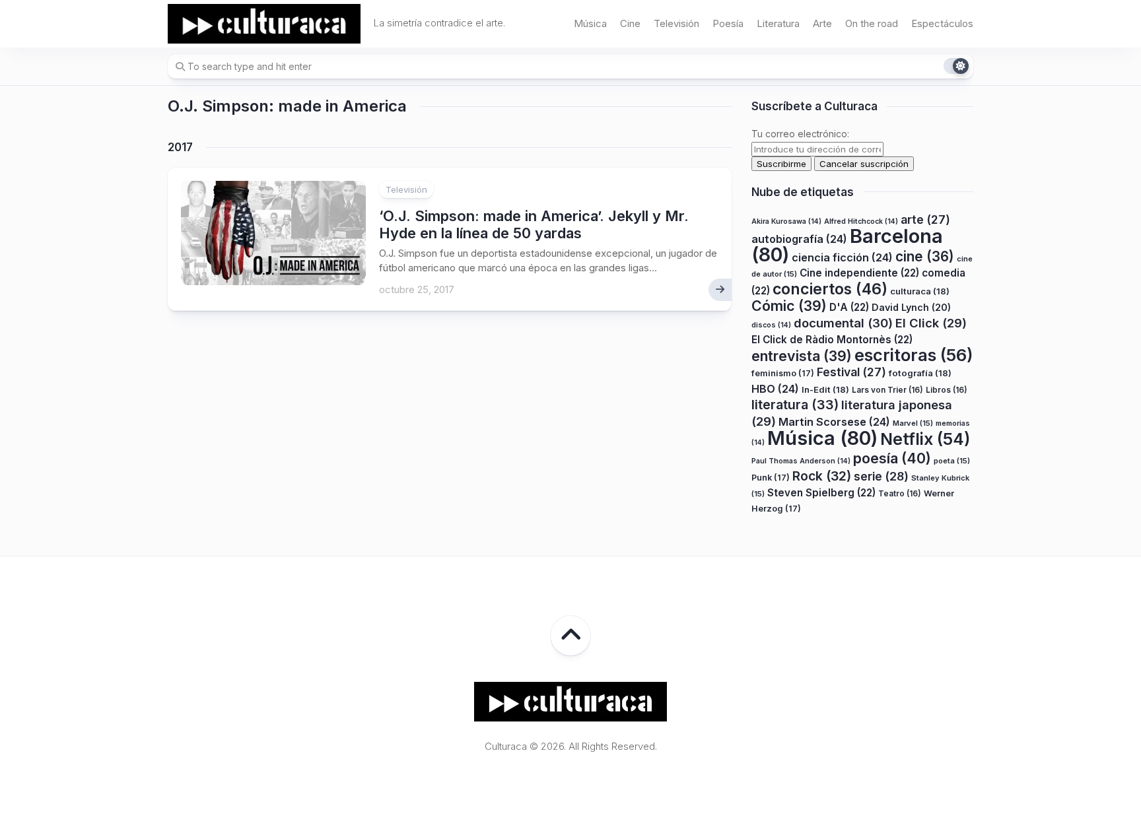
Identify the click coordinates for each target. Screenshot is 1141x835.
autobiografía (799, 239)
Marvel (913, 423)
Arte (822, 23)
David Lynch (911, 307)
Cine (630, 23)
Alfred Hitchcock (861, 221)
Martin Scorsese (834, 421)
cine (924, 256)
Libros (946, 390)
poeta (952, 460)
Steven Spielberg (821, 492)
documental (843, 323)
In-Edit (825, 389)
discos (771, 325)
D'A (849, 307)
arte (925, 219)
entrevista (801, 355)
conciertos (830, 289)
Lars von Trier (887, 390)
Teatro (899, 493)
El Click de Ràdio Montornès (832, 339)
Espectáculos (942, 23)
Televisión (676, 23)
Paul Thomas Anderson (800, 461)
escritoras (913, 355)
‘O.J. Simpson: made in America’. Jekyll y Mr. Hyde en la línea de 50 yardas (534, 224)
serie (881, 476)
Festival (851, 372)
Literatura (778, 23)
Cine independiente (859, 273)
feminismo (782, 373)
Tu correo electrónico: (800, 133)
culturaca (920, 291)
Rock (821, 476)
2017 (180, 147)
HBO (775, 388)
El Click (931, 323)
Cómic (789, 305)
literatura (795, 405)
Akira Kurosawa (786, 221)
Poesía (727, 23)
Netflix (925, 439)
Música (590, 23)
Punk (770, 478)
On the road (871, 23)
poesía (892, 458)
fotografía (920, 373)
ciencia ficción (842, 257)
